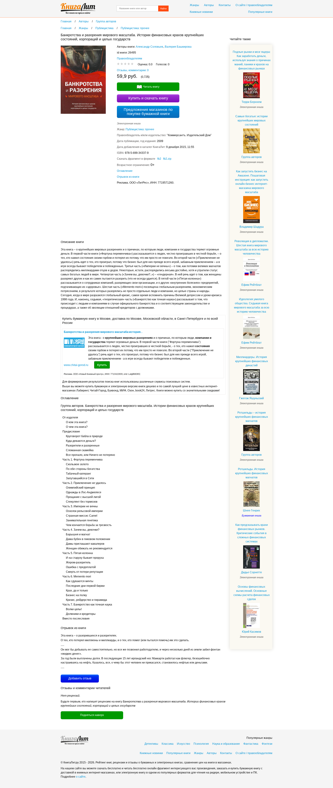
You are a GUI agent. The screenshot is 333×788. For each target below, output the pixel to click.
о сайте (81, 776)
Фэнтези (267, 743)
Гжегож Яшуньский (251, 398)
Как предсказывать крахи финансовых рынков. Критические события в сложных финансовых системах (251, 533)
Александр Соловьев (149, 46)
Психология (201, 743)
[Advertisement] (124, 213)
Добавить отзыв (79, 678)
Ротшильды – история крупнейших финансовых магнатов (251, 416)
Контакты (225, 5)
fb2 (159, 158)
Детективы (151, 743)
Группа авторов (251, 157)
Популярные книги (260, 11)
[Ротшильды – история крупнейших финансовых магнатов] (251, 438)
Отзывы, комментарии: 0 (133, 70)
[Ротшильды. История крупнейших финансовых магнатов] (251, 494)
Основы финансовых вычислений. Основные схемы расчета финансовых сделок (251, 593)
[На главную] (78, 8)
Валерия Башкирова (178, 46)
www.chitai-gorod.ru (76, 365)
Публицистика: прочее (140, 129)
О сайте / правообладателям (254, 5)
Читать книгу (151, 86)
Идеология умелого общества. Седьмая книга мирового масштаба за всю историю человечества (251, 305)
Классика (167, 743)
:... (103, 331)
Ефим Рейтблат (251, 284)
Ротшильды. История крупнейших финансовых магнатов (251, 473)
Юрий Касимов (251, 631)
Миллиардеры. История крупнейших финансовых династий (251, 361)
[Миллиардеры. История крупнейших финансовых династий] (251, 382)
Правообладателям (129, 58)
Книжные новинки (201, 11)
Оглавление (125, 170)
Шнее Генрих (251, 510)
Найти (163, 8)
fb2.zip (167, 158)
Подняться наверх (92, 715)
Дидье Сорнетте (251, 572)
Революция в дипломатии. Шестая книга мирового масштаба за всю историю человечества (251, 247)
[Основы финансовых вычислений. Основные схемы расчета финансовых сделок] (251, 615)
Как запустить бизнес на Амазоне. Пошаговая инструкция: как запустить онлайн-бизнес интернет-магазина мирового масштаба (251, 182)
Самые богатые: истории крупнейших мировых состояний (251, 120)
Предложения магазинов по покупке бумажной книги (148, 111)
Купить (102, 365)
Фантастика (250, 743)
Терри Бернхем (252, 101)
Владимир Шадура (252, 226)
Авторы (209, 5)
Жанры (194, 5)
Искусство (183, 743)
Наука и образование (226, 743)
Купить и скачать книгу (148, 98)
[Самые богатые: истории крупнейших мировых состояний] (251, 141)
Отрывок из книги (128, 176)
